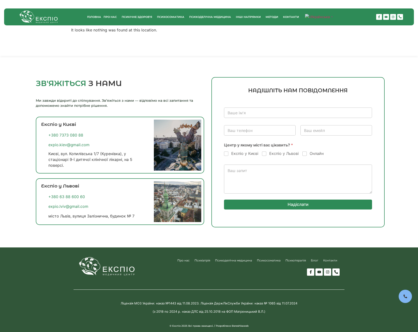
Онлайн (317, 153)
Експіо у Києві (244, 153)
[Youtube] (386, 17)
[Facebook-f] (379, 17)
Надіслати (298, 204)
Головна (94, 17)
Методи (272, 17)
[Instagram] (393, 17)
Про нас (110, 17)
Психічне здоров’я (137, 17)
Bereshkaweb (240, 325)
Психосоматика (170, 17)
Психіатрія (202, 260)
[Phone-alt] (400, 17)
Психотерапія (295, 260)
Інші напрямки (248, 17)
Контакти (291, 17)
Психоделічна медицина (210, 17)
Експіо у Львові (284, 153)
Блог (314, 260)
